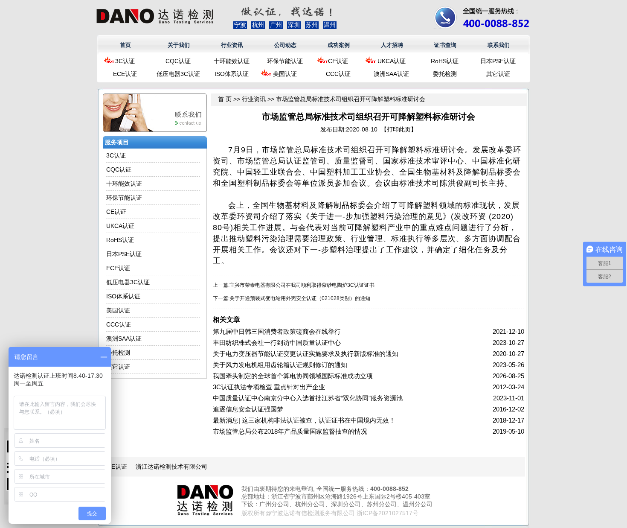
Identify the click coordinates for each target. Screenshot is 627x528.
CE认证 (338, 61)
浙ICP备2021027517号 (387, 513)
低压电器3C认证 (178, 73)
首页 (125, 45)
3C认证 (125, 61)
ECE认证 (125, 73)
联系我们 (499, 45)
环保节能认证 (285, 61)
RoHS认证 (445, 61)
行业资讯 (232, 45)
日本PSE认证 (498, 61)
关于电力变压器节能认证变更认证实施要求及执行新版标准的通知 (305, 353)
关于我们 (179, 45)
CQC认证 (178, 61)
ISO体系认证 (232, 73)
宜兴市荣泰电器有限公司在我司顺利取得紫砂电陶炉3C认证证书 (301, 285)
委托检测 (445, 73)
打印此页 (399, 129)
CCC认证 (338, 73)
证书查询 (445, 45)
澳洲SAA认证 (391, 73)
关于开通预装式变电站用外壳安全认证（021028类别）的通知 (299, 298)
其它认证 (498, 73)
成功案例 (339, 45)
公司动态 (285, 45)
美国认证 (285, 73)
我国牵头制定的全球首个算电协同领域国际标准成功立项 (293, 375)
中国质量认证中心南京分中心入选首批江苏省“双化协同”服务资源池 (308, 398)
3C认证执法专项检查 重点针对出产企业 (269, 387)
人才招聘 (392, 45)
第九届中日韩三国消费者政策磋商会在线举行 (277, 331)
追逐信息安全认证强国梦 (248, 409)
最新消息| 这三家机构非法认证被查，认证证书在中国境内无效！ (304, 420)
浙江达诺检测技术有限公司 (171, 466)
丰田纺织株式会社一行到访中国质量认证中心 (277, 342)
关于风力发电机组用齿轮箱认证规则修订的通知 (280, 364)
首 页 (225, 99)
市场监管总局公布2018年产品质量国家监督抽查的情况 (290, 431)
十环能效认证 (232, 61)
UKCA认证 (391, 61)
